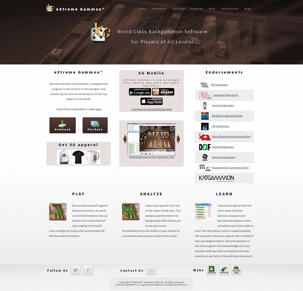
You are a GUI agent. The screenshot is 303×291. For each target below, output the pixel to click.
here (98, 109)
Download (159, 8)
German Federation (223, 157)
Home (143, 8)
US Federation (219, 84)
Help (212, 8)
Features (197, 8)
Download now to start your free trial (151, 157)
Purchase (178, 8)
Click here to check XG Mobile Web (151, 109)
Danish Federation (223, 147)
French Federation (223, 105)
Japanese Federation (225, 95)
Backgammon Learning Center (230, 167)
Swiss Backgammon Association (231, 136)
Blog (248, 8)
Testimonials (230, 8)
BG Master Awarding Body (227, 115)
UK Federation (220, 126)
